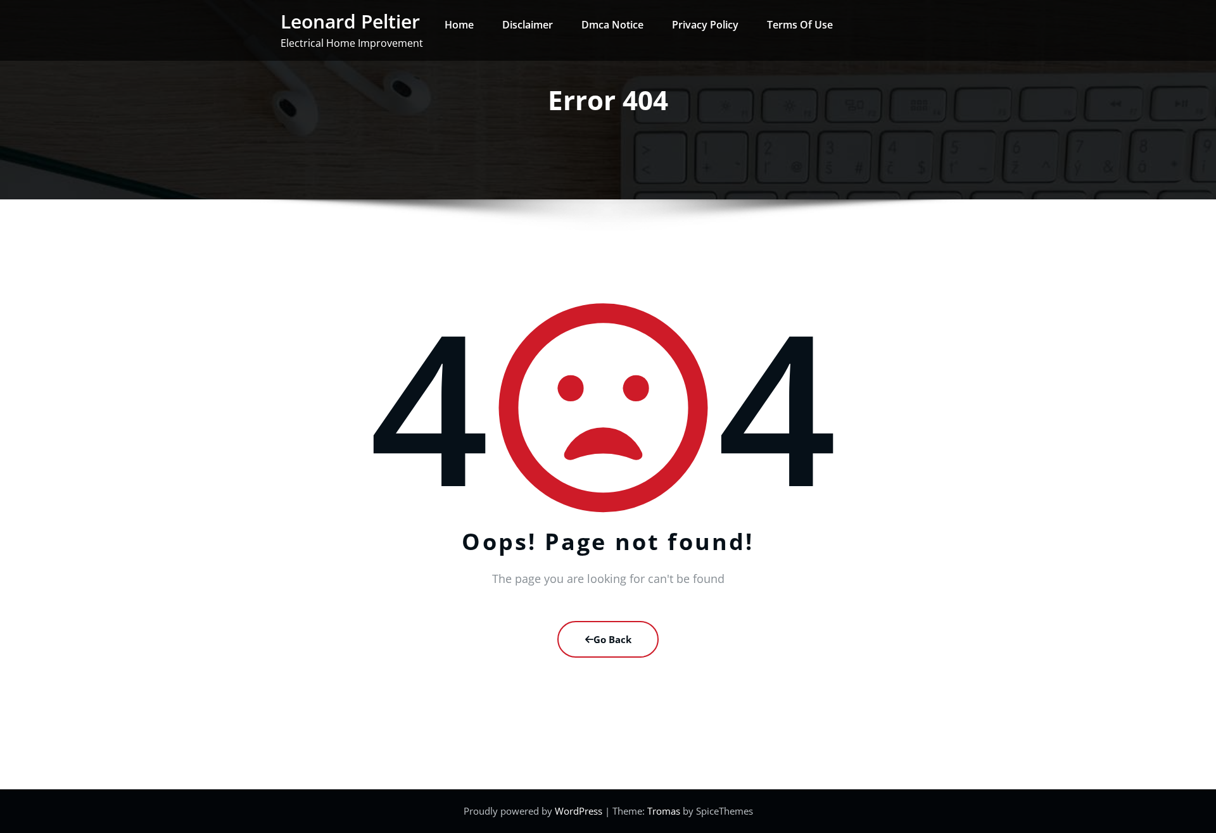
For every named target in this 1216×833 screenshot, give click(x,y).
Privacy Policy (705, 25)
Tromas (663, 811)
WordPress (580, 811)
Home (459, 25)
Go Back (612, 639)
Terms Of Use (800, 25)
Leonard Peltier (350, 21)
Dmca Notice (612, 25)
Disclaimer (527, 25)
